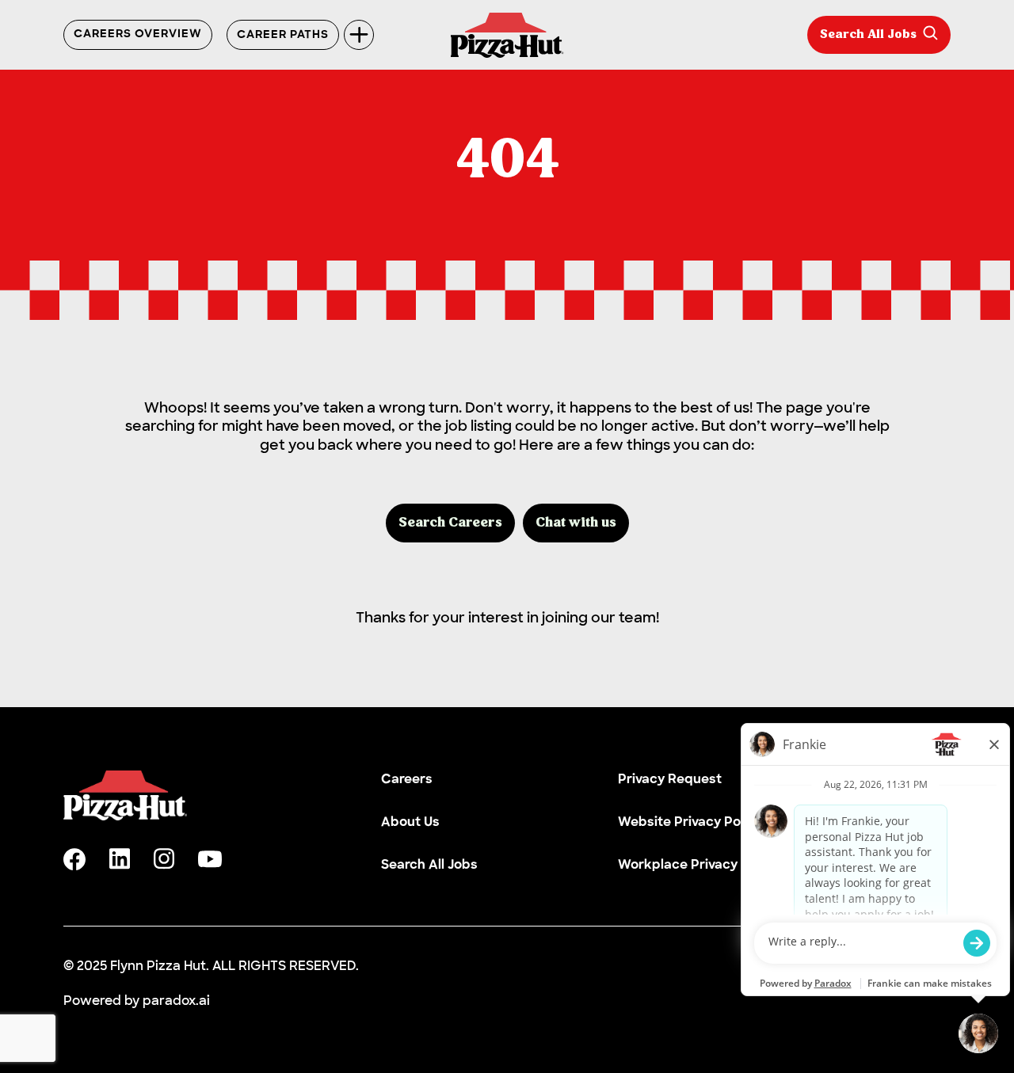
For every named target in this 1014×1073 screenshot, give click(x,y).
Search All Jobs (868, 35)
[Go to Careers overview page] (507, 35)
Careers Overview (138, 34)
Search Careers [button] (450, 523)
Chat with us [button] (576, 523)
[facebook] (74, 859)
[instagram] (164, 858)
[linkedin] (119, 858)
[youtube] (210, 859)
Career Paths (283, 35)
